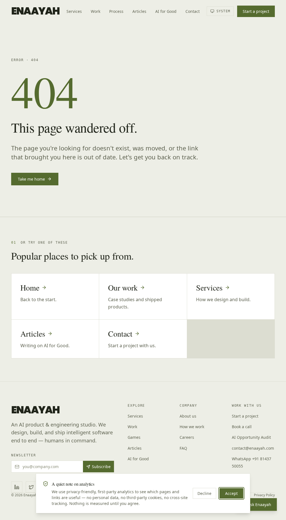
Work (95, 11)
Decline (204, 493)
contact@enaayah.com (253, 448)
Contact (192, 11)
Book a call (242, 426)
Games (134, 437)
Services (74, 11)
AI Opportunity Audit (251, 437)
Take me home (31, 179)
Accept (231, 493)
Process (116, 11)
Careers (187, 437)
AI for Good (166, 11)
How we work (192, 426)
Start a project (256, 11)
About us (188, 416)
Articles (139, 11)
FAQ (183, 448)
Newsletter (23, 455)
